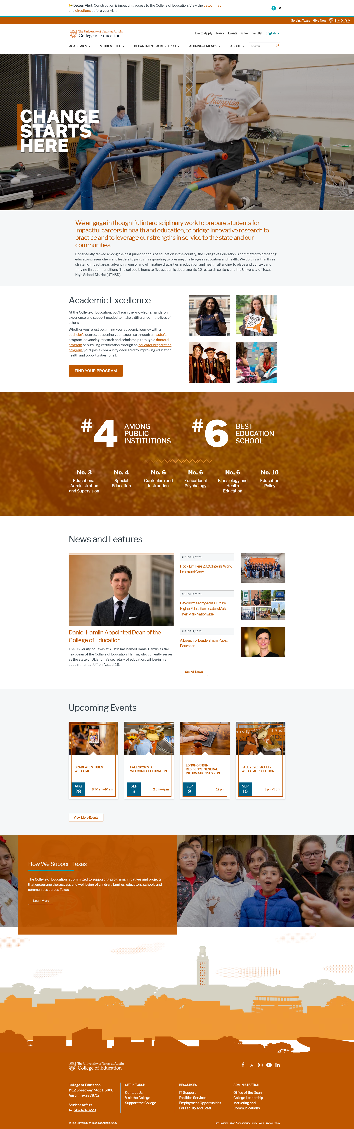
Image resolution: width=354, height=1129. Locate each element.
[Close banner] (279, 8)
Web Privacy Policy (269, 1123)
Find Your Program (96, 370)
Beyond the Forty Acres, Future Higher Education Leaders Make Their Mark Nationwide (203, 608)
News (220, 33)
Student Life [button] (110, 46)
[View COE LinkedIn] (277, 1065)
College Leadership (248, 1098)
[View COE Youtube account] (269, 1065)
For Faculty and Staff (195, 1108)
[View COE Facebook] (243, 1065)
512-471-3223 (85, 1110)
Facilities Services (192, 1098)
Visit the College (137, 1098)
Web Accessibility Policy (243, 1123)
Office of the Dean (247, 1093)
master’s (159, 335)
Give (244, 33)
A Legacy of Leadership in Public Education (204, 643)
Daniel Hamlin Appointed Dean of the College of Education (115, 636)
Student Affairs (80, 1105)
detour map (212, 6)
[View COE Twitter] (251, 1065)
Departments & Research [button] (155, 46)
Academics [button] (78, 46)
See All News (194, 672)
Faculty (257, 33)
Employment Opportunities (200, 1103)
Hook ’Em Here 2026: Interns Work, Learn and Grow (206, 569)
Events (232, 33)
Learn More (41, 900)
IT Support (187, 1093)
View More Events (86, 817)
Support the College (140, 1103)
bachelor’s (76, 335)
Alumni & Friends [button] (203, 46)
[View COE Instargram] (260, 1065)
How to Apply (203, 33)
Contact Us (134, 1093)
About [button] (235, 46)
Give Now (319, 20)
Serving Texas (300, 20)
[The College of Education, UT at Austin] (96, 34)
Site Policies (221, 1123)
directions (83, 11)
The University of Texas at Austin (90, 1123)
